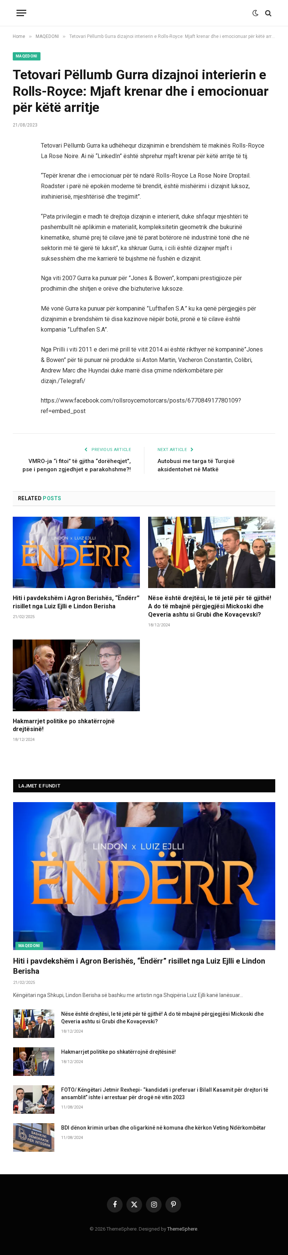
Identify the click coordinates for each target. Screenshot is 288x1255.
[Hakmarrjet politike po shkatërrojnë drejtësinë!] (76, 675)
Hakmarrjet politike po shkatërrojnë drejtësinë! (64, 725)
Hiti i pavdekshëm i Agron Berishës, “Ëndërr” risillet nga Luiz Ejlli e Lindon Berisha (76, 602)
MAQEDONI (27, 56)
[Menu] (21, 13)
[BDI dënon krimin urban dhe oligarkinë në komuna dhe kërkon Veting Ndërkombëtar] (33, 1137)
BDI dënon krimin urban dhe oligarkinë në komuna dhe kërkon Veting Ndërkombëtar (163, 1128)
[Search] (268, 13)
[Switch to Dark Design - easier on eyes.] (255, 13)
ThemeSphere (182, 1229)
